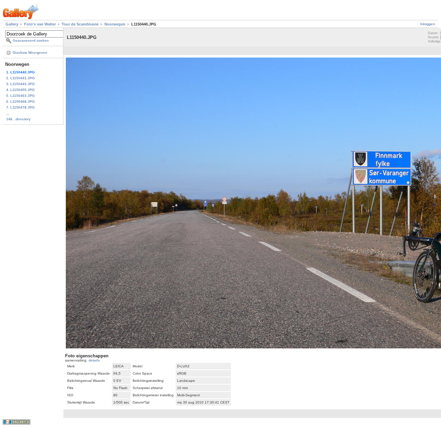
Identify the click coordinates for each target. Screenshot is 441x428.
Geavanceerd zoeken (31, 40)
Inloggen (427, 24)
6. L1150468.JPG (20, 101)
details (94, 360)
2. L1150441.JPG (20, 78)
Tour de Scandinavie (80, 24)
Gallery (12, 24)
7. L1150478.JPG (20, 107)
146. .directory (18, 119)
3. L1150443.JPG (20, 84)
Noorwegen (114, 24)
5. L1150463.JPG (20, 96)
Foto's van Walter (40, 24)
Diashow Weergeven (30, 52)
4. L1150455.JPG (20, 90)
